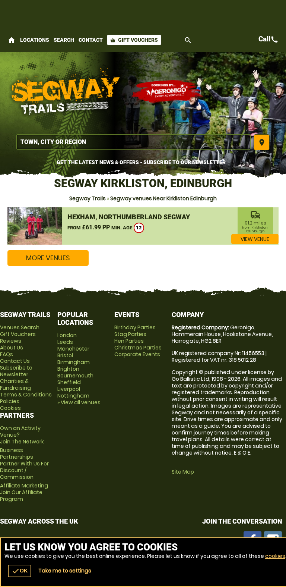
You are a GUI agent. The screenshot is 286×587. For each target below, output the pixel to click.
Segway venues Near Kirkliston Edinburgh (163, 198)
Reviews (10, 341)
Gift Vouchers (134, 40)
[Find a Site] (133, 142)
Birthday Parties (135, 327)
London (67, 335)
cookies (275, 556)
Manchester (73, 348)
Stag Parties (130, 334)
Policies (9, 401)
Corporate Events (137, 354)
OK (20, 571)
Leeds (65, 342)
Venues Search (19, 327)
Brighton (68, 369)
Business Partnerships (24, 463)
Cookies (10, 408)
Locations (34, 40)
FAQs (6, 354)
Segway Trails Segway (65, 91)
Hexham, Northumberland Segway (128, 217)
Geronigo (167, 91)
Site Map (183, 471)
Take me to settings (64, 570)
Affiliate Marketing (24, 492)
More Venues (48, 258)
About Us (11, 347)
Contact (91, 40)
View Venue (255, 239)
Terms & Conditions (26, 394)
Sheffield (69, 382)
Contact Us (15, 361)
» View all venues (79, 402)
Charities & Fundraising (15, 384)
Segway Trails (87, 198)
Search (64, 40)
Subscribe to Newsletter (16, 371)
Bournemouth (75, 375)
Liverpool (68, 389)
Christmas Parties (138, 347)
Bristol (65, 355)
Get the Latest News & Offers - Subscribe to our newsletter (141, 162)
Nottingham (73, 395)
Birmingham (73, 362)
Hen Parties (129, 341)
